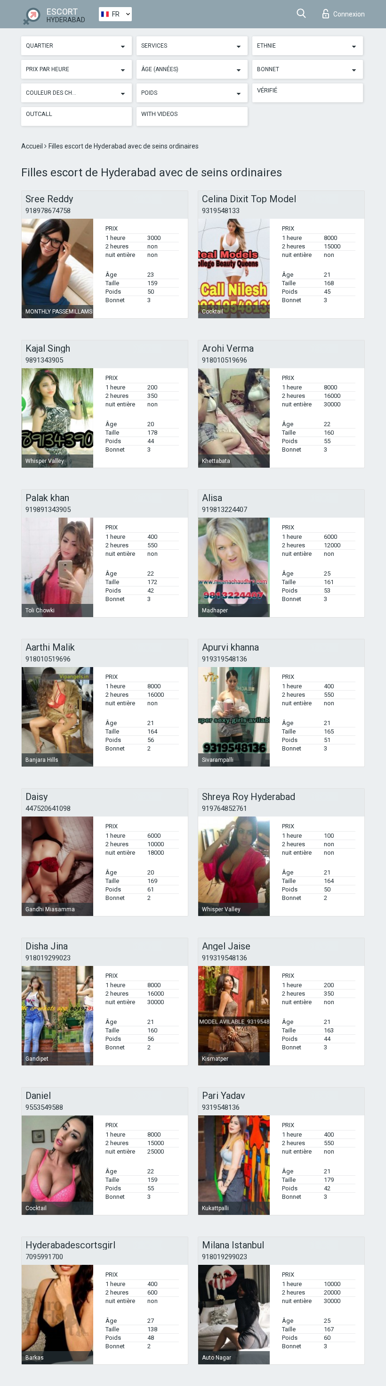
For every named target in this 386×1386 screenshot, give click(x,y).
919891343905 (48, 509)
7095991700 (44, 1257)
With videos (159, 113)
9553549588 (44, 1107)
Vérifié (267, 90)
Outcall (39, 113)
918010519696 (224, 360)
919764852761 (224, 808)
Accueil (32, 146)
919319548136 (224, 659)
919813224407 (224, 509)
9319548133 (221, 210)
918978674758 (48, 210)
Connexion (349, 14)
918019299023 (48, 958)
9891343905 (44, 360)
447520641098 (48, 808)
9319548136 (221, 1107)
